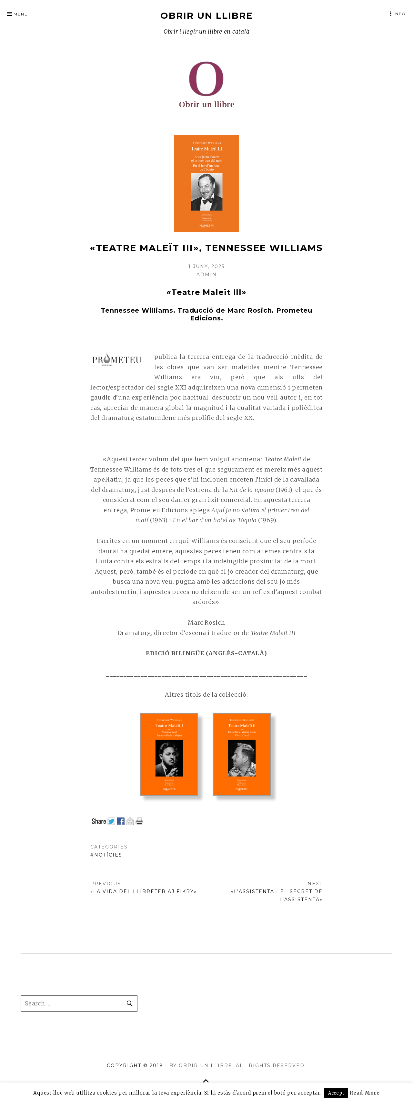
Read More (364, 1093)
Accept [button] (336, 1093)
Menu (21, 14)
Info (400, 13)
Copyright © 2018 (136, 1065)
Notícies (108, 855)
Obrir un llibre (206, 15)
